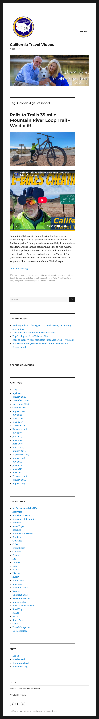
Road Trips (18, 609)
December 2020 (20, 400)
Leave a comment (47, 281)
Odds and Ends (20, 595)
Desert (36, 275)
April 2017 (18, 443)
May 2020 (18, 418)
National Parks (20, 587)
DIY (14, 558)
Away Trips (18, 526)
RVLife (16, 613)
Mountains (18, 580)
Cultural (17, 551)
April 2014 (18, 472)
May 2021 (17, 389)
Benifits (17, 537)
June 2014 (17, 465)
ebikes (43, 275)
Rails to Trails (51, 278)
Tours (15, 623)
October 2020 (19, 407)
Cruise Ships (19, 548)
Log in (16, 655)
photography (19, 602)
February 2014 (20, 476)
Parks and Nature (21, 598)
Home (13, 682)
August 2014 (19, 458)
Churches (17, 540)
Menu (83, 31)
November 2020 (21, 404)
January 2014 (19, 479)
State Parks (18, 620)
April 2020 (18, 422)
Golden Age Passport (37, 278)
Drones (16, 562)
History (16, 573)
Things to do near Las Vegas (25, 281)
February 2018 (20, 429)
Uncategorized (20, 631)
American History (21, 515)
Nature (16, 591)
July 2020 (17, 415)
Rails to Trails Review (55, 275)
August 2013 (19, 483)
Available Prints (18, 695)
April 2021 (18, 393)
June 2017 (17, 436)
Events (16, 569)
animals (17, 522)
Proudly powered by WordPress (44, 711)
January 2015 (19, 451)
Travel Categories (21, 627)
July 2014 (17, 461)
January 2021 (19, 397)
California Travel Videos (32, 44)
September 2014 (21, 454)
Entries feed (19, 659)
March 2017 (18, 447)
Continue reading (19, 268)
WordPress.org (20, 666)
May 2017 (17, 440)
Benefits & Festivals (23, 533)
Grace (16, 275)
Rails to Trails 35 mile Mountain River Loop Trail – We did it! (40, 120)
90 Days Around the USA (25, 508)
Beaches (17, 530)
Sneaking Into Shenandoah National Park (34, 332)
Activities (17, 512)
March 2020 (19, 425)
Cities (15, 544)
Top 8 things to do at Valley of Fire (30, 336)
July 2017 (17, 433)
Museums (17, 584)
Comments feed (21, 663)
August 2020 (19, 411)
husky (16, 576)
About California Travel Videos (25, 688)
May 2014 (17, 469)
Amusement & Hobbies (24, 519)
